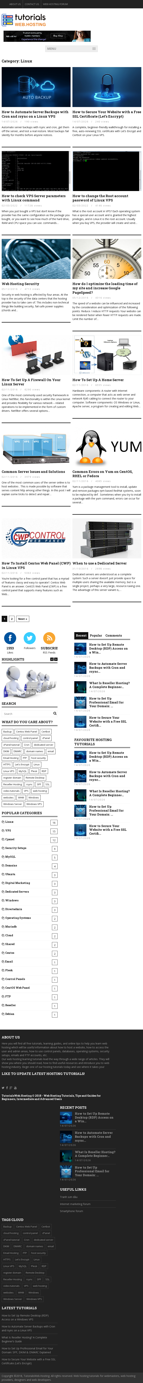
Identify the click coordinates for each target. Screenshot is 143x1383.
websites (8, 797)
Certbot (46, 731)
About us (15, 4)
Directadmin (13, 909)
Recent (81, 635)
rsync (29, 784)
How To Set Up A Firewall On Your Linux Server (31, 382)
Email (9, 961)
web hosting (40, 790)
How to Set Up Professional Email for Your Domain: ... (106, 702)
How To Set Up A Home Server (98, 380)
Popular (96, 635)
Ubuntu (10, 874)
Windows (33, 797)
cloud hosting (10, 738)
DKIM (6, 751)
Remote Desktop (35, 777)
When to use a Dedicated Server (99, 563)
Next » (22, 619)
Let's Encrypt (22, 764)
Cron (26, 744)
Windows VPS (34, 804)
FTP (25, 758)
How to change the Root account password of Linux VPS (100, 198)
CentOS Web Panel (17, 987)
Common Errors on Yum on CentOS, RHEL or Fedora (102, 473)
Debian (9, 1014)
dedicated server (43, 744)
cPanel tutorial (11, 744)
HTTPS (7, 764)
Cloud (9, 935)
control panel (30, 738)
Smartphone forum (71, 1211)
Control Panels (15, 979)
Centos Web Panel (26, 731)
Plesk (34, 771)
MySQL (23, 771)
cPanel (46, 738)
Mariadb (11, 926)
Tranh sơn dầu (68, 1197)
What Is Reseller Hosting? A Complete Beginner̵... (109, 685)
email (51, 751)
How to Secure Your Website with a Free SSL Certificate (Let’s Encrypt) (106, 114)
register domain (12, 777)
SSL (47, 784)
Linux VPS (8, 771)
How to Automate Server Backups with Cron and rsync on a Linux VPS (35, 114)
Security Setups (30, 686)
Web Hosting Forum (55, 4)
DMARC (18, 751)
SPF (39, 784)
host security (38, 758)
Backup (7, 731)
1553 (10, 648)
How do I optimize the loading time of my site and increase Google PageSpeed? (105, 288)
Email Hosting (10, 758)
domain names (34, 751)
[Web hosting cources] (24, 25)
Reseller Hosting (12, 784)
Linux (37, 764)
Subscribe (50, 648)
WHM (21, 797)
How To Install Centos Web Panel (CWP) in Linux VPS (36, 565)
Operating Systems (18, 918)
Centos (9, 953)
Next (56, 659)
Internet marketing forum (75, 1204)
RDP (44, 771)
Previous (52, 659)
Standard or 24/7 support (29, 692)
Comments (113, 635)
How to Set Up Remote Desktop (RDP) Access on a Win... (108, 648)
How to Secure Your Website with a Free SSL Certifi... (108, 721)
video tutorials (11, 790)
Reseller (10, 1005)
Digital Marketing (17, 883)
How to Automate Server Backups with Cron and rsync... (108, 667)
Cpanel (10, 839)
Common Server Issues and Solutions (33, 471)
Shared (10, 944)
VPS (26, 790)
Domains (11, 865)
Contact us (32, 4)
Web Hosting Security (20, 284)
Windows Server (12, 804)
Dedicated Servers (17, 891)
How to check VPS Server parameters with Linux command (34, 198)
